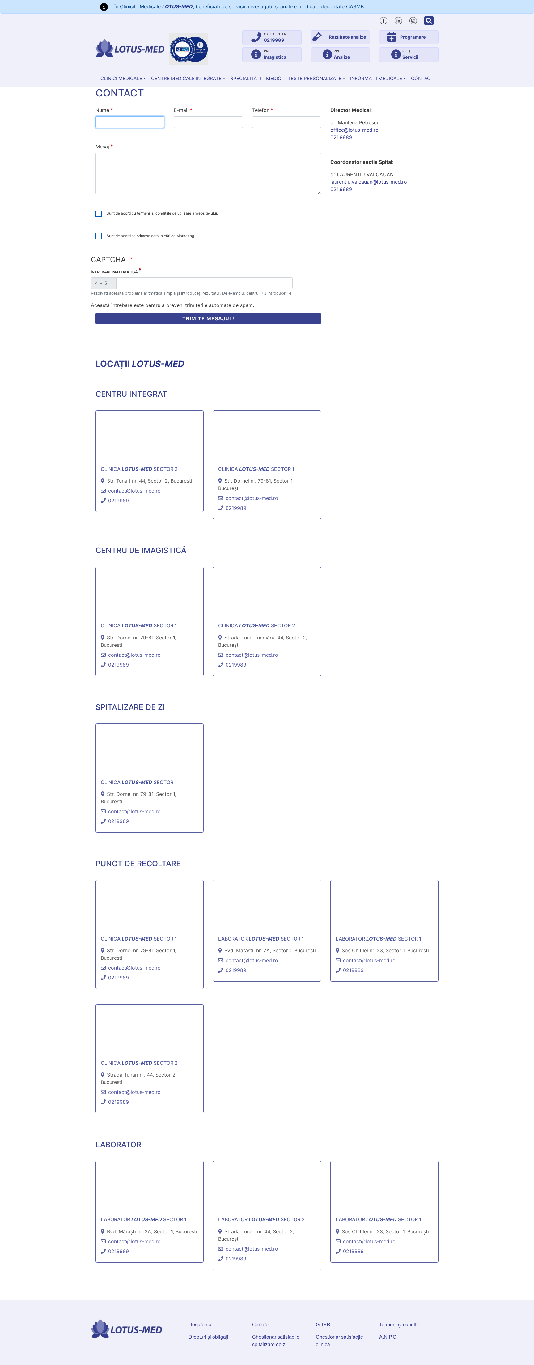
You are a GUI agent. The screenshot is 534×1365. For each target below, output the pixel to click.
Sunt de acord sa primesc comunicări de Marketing (150, 235)
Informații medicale (376, 78)
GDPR (323, 1324)
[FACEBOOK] (383, 19)
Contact (422, 78)
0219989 (118, 500)
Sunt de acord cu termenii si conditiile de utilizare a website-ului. (162, 213)
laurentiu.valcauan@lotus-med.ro (368, 182)
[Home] (129, 48)
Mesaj (102, 146)
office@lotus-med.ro (354, 130)
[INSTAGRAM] (413, 19)
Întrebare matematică (114, 272)
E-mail (181, 110)
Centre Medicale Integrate (186, 78)
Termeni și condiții (399, 1324)
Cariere (260, 1324)
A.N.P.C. (388, 1336)
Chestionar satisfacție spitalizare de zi (275, 1340)
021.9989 (341, 137)
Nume (102, 110)
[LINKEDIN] (398, 19)
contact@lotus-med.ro (134, 491)
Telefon (260, 110)
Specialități (245, 78)
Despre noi (201, 1324)
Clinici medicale (121, 78)
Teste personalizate (314, 78)
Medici (274, 78)
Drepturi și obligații (209, 1336)
